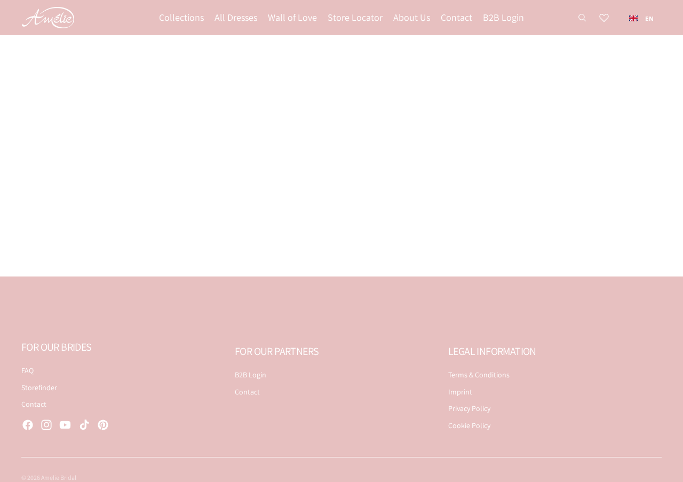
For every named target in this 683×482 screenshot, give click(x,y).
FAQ (27, 370)
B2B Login (250, 375)
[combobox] (641, 18)
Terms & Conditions (479, 375)
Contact (33, 404)
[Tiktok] (84, 424)
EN (649, 18)
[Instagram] (46, 424)
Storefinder (39, 387)
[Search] (582, 17)
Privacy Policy (469, 408)
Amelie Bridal (58, 477)
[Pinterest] (103, 424)
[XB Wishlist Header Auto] (604, 17)
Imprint (460, 392)
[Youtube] (65, 424)
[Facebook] (27, 424)
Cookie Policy (469, 425)
